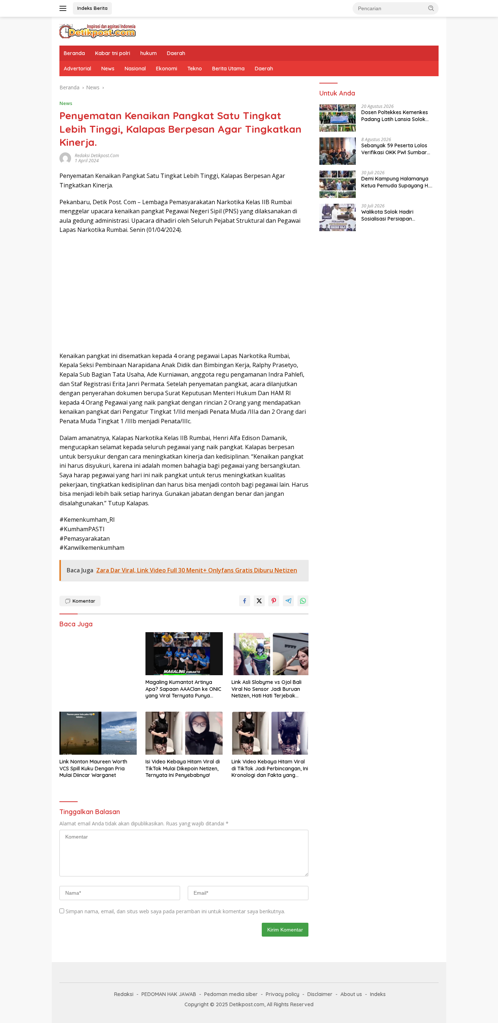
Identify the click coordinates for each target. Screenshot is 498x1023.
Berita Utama (228, 68)
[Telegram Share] (288, 600)
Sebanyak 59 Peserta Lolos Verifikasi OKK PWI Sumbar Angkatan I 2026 (394, 149)
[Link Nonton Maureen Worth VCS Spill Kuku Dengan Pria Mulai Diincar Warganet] (98, 733)
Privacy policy (282, 994)
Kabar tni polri (112, 53)
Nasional (135, 68)
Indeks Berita (92, 8)
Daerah (176, 53)
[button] (431, 8)
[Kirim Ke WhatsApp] (302, 600)
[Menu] (64, 8)
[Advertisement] (183, 293)
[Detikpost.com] (97, 30)
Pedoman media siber (231, 994)
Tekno (194, 68)
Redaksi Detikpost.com (97, 155)
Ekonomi (166, 68)
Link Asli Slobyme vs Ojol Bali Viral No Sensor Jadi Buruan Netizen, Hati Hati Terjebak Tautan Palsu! (266, 689)
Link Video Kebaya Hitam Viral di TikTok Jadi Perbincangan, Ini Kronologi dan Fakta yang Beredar (270, 768)
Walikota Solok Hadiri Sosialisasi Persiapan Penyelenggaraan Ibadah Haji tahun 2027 (397, 215)
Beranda (74, 53)
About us (351, 994)
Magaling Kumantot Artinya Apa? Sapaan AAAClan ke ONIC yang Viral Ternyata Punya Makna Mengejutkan (183, 689)
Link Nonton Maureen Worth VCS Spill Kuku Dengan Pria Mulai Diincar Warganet (93, 768)
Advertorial (77, 68)
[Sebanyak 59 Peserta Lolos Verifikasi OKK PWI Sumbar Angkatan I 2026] (337, 151)
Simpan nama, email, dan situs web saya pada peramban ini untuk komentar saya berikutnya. (175, 911)
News (107, 68)
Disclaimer (319, 994)
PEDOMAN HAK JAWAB (168, 994)
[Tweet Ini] (259, 600)
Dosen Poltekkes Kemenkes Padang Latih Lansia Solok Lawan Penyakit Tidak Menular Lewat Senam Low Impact (398, 115)
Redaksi (123, 994)
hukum (148, 53)
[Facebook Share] (244, 600)
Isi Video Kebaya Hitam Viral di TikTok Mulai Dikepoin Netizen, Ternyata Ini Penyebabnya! (182, 768)
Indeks (378, 994)
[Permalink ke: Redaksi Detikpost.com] (65, 157)
